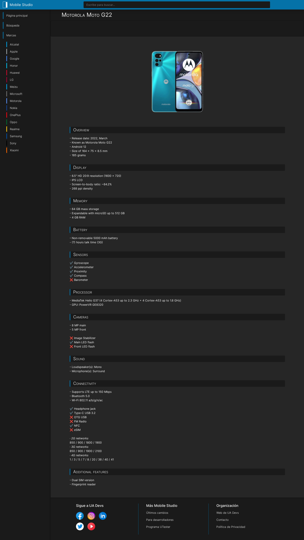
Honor (14, 65)
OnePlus (15, 115)
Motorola (15, 101)
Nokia (13, 108)
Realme (15, 129)
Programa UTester (158, 527)
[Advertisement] (177, 29)
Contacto (222, 519)
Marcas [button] (11, 35)
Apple (14, 51)
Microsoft (16, 94)
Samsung (16, 136)
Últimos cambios (157, 512)
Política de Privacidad (230, 527)
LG (12, 79)
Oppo (13, 122)
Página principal (17, 15)
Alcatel (14, 44)
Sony (13, 143)
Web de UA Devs (227, 512)
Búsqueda (12, 25)
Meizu (14, 87)
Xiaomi (14, 150)
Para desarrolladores (159, 519)
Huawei (15, 72)
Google (14, 58)
